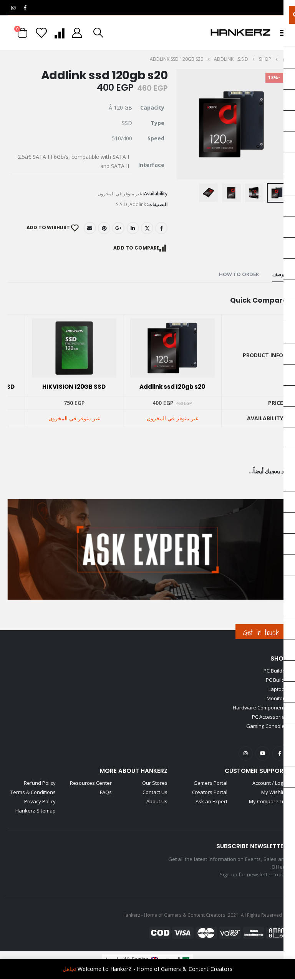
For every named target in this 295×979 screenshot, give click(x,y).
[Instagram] (13, 8)
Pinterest (104, 228)
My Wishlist (274, 792)
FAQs (106, 792)
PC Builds (276, 679)
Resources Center (91, 782)
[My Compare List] (59, 33)
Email (90, 228)
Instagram (246, 753)
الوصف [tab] (279, 274)
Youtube (262, 753)
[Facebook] (25, 8)
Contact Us (155, 792)
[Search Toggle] (98, 33)
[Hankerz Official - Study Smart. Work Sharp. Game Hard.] (240, 33)
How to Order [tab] (239, 274)
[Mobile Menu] (281, 32)
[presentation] (177, 124)
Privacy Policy (40, 801)
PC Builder (275, 670)
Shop (278, 658)
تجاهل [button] (69, 968)
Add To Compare (136, 248)
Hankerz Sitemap (35, 810)
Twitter (147, 228)
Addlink (137, 204)
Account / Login (269, 782)
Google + (118, 228)
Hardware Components (260, 707)
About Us (156, 801)
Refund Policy (40, 782)
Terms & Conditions (33, 792)
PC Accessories (269, 716)
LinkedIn (133, 228)
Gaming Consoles (266, 726)
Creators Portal (209, 792)
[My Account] (77, 33)
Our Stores (154, 782)
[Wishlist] (41, 33)
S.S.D (121, 204)
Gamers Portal (210, 782)
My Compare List (268, 801)
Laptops (277, 689)
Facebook (161, 228)
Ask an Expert (211, 801)
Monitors (277, 698)
